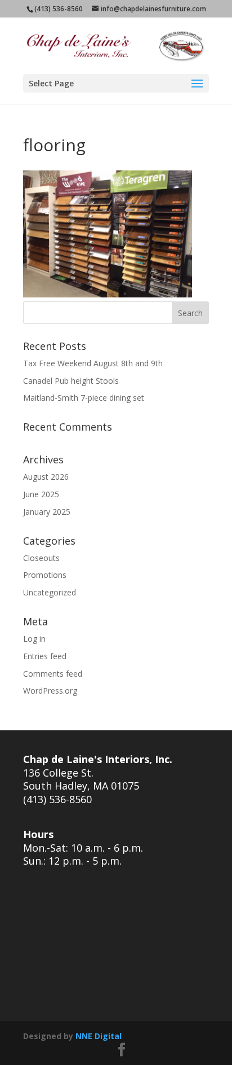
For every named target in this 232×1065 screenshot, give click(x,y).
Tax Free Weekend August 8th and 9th (93, 363)
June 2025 (41, 494)
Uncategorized (49, 592)
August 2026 (46, 476)
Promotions (44, 574)
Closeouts (41, 558)
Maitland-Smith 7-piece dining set (83, 397)
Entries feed (44, 656)
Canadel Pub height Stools (71, 380)
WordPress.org (50, 690)
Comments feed (52, 673)
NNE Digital (98, 1036)
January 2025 (46, 511)
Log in (34, 638)
